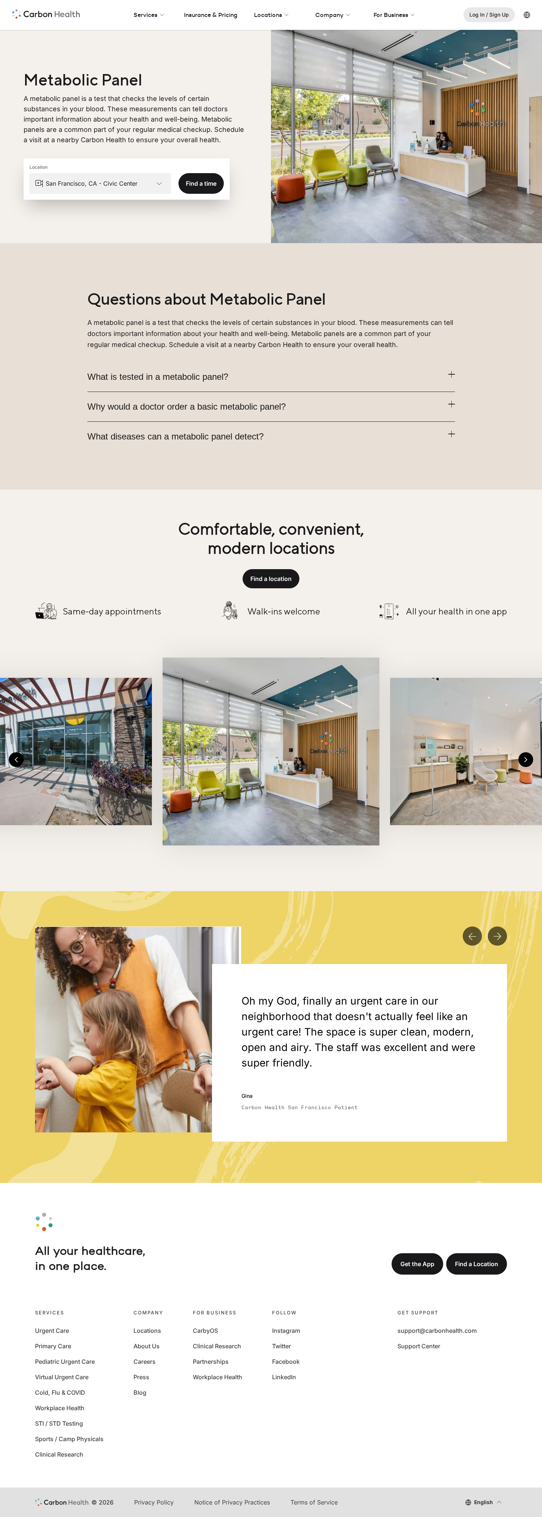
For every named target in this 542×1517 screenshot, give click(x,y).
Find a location (271, 578)
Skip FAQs (271, 282)
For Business (391, 14)
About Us (146, 1346)
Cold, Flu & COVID (60, 1392)
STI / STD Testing (59, 1423)
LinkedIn (284, 1377)
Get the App (417, 1264)
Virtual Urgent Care (61, 1377)
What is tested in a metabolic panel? (157, 377)
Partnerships (211, 1361)
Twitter (281, 1346)
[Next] (525, 759)
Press (141, 1377)
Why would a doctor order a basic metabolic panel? (186, 406)
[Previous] (16, 759)
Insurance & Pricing (210, 14)
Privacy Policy (154, 1502)
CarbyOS (205, 1330)
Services (145, 14)
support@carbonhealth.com (437, 1330)
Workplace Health (59, 1408)
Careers (144, 1361)
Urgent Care (52, 1330)
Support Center (418, 1346)
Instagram (286, 1330)
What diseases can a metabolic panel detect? (175, 436)
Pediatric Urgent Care (65, 1361)
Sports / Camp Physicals (69, 1439)
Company (329, 14)
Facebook (286, 1361)
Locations (268, 14)
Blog (139, 1392)
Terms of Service (314, 1502)
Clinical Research (59, 1454)
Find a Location (476, 1264)
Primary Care (53, 1346)
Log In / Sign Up (489, 14)
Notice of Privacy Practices (232, 1502)
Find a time (201, 183)
